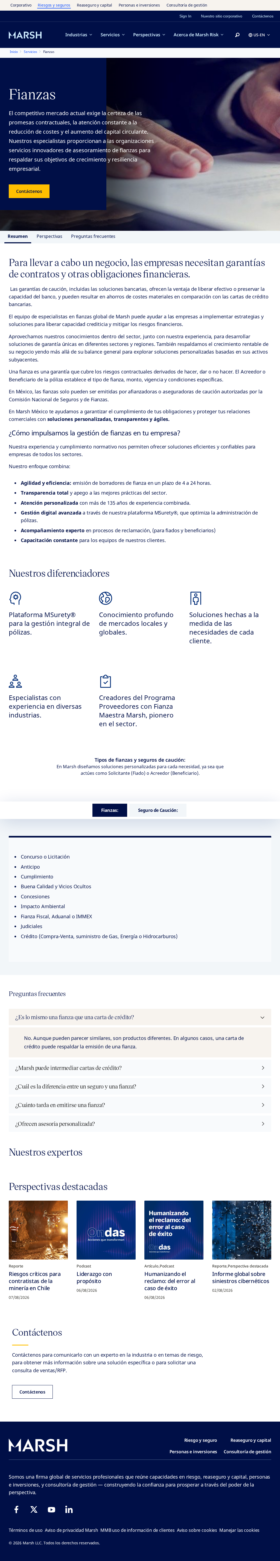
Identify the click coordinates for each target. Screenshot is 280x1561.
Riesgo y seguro (200, 1440)
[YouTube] (51, 1509)
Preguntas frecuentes (93, 236)
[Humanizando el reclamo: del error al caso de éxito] (173, 1230)
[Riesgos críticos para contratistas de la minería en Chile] (38, 1230)
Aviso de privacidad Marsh (71, 1530)
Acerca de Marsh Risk (196, 35)
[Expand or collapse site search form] (237, 35)
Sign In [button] (185, 16)
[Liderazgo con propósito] (106, 1230)
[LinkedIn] (68, 1509)
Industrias (76, 35)
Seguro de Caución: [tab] (158, 810)
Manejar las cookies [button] (239, 1530)
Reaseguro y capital (94, 5)
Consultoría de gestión (187, 5)
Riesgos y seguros (54, 5)
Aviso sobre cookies (197, 1530)
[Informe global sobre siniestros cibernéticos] (241, 1230)
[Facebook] (16, 1509)
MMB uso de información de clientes (137, 1530)
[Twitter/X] (33, 1509)
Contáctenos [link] (262, 16)
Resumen (18, 236)
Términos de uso (26, 1530)
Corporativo (20, 5)
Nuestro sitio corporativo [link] (221, 16)
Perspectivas (146, 35)
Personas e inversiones (139, 5)
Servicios (110, 35)
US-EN (259, 34)
